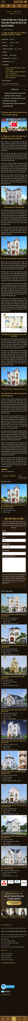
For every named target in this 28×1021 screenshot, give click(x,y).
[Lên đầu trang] (25, 1014)
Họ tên (4, 530)
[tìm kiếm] (21, 2)
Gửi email (13, 475)
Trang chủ (8, 11)
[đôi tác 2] (4, 883)
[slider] (4, 469)
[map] (14, 1005)
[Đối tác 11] (17, 881)
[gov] (8, 986)
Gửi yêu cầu (14, 582)
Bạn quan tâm (6, 550)
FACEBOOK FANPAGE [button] (9, 963)
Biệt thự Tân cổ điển (15, 13)
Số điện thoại (5, 544)
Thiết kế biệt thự (17, 11)
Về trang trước (5, 475)
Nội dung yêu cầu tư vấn (8, 556)
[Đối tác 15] (24, 883)
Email (3, 537)
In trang (20, 475)
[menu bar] (25, 2)
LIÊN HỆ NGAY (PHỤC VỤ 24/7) (14, 903)
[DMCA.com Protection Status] (5, 991)
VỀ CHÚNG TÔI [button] (7, 925)
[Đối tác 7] (11, 881)
